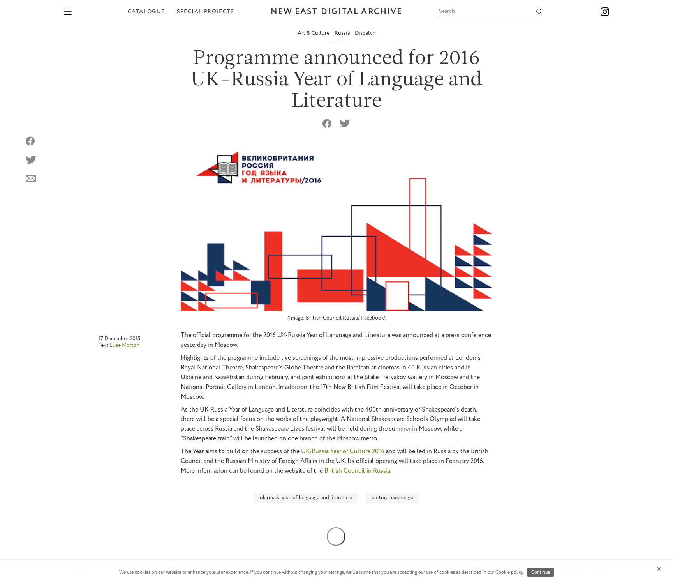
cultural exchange (392, 498)
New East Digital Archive (336, 12)
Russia (343, 33)
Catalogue (146, 11)
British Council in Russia (357, 471)
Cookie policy (509, 572)
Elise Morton (124, 345)
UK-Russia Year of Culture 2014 (342, 451)
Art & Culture (314, 33)
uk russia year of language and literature (306, 498)
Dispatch (365, 33)
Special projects (205, 11)
